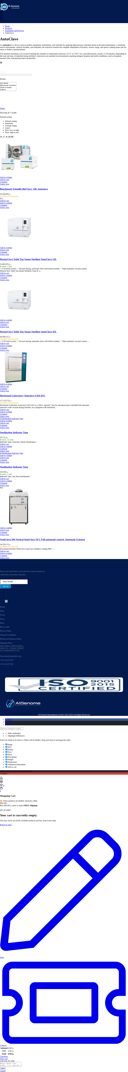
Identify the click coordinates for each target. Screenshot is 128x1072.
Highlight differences (16, 736)
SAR (9, 722)
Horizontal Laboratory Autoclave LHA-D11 (22, 395)
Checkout (4, 1056)
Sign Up (5, 586)
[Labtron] (8, 90)
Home (7, 26)
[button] (4, 180)
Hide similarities (14, 733)
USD (8, 724)
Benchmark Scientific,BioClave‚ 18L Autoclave (24, 189)
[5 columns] (12, 137)
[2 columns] (4, 137)
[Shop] (64, 781)
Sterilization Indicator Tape (14, 432)
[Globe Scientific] (8, 88)
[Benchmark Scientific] (8, 85)
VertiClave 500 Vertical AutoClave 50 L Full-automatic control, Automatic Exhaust (42, 539)
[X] (6, 602)
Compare (3, 182)
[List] (1, 137)
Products (8, 28)
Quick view (4, 184)
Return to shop (6, 825)
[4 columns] (9, 137)
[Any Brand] (8, 83)
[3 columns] (7, 137)
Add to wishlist (6, 177)
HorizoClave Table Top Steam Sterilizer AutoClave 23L (28, 259)
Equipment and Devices (14, 31)
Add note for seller (7, 1061)
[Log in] (1, 13)
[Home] (64, 778)
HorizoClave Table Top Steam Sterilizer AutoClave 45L (28, 331)
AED (8, 719)
